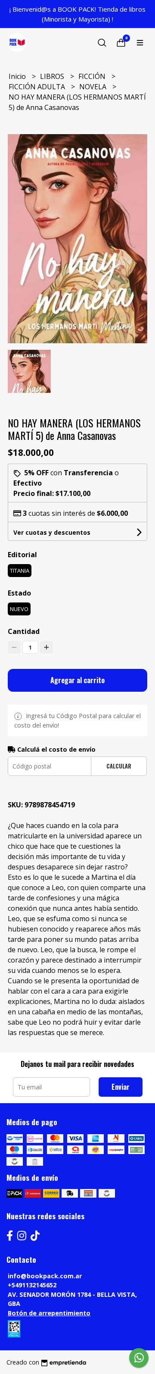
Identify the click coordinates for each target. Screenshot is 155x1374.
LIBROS (53, 76)
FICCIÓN (92, 76)
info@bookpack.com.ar (45, 1276)
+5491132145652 (32, 1285)
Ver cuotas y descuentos (51, 532)
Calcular (118, 766)
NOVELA (93, 86)
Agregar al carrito (77, 680)
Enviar (121, 1087)
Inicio (18, 76)
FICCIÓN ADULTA (38, 86)
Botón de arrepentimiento (49, 1313)
